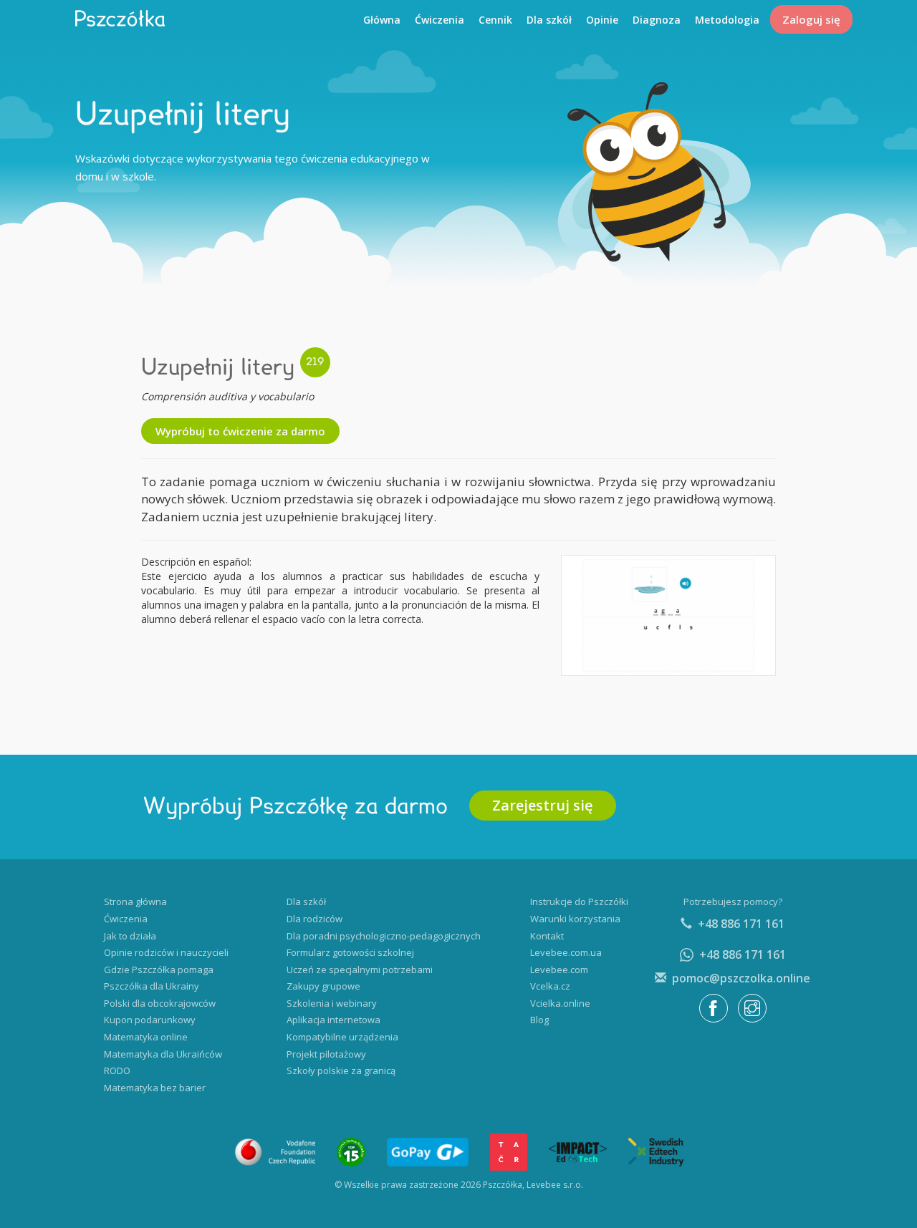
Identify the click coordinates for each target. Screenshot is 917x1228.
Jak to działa (130, 935)
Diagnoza (657, 19)
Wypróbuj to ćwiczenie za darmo (240, 431)
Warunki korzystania (575, 918)
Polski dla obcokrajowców (160, 1003)
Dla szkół (549, 19)
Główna (381, 19)
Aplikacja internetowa (333, 1019)
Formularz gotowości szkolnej (350, 952)
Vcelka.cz (550, 986)
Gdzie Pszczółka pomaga (158, 969)
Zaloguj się (811, 19)
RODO (117, 1070)
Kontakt (547, 935)
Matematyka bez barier (155, 1087)
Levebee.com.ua (566, 952)
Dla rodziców (314, 918)
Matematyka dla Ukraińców (163, 1054)
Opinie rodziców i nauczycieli (166, 952)
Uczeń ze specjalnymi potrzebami (360, 969)
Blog (539, 1019)
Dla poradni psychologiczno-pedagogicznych (384, 935)
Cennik (495, 19)
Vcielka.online (560, 1003)
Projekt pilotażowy (326, 1054)
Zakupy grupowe (323, 986)
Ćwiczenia (439, 19)
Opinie (602, 19)
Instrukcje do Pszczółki (579, 901)
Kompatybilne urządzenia (342, 1036)
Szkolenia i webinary (332, 1003)
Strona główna (135, 901)
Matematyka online (146, 1036)
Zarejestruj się (542, 805)
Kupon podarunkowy (150, 1019)
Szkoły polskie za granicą (341, 1070)
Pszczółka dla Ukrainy (151, 986)
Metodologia (727, 19)
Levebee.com (559, 969)
